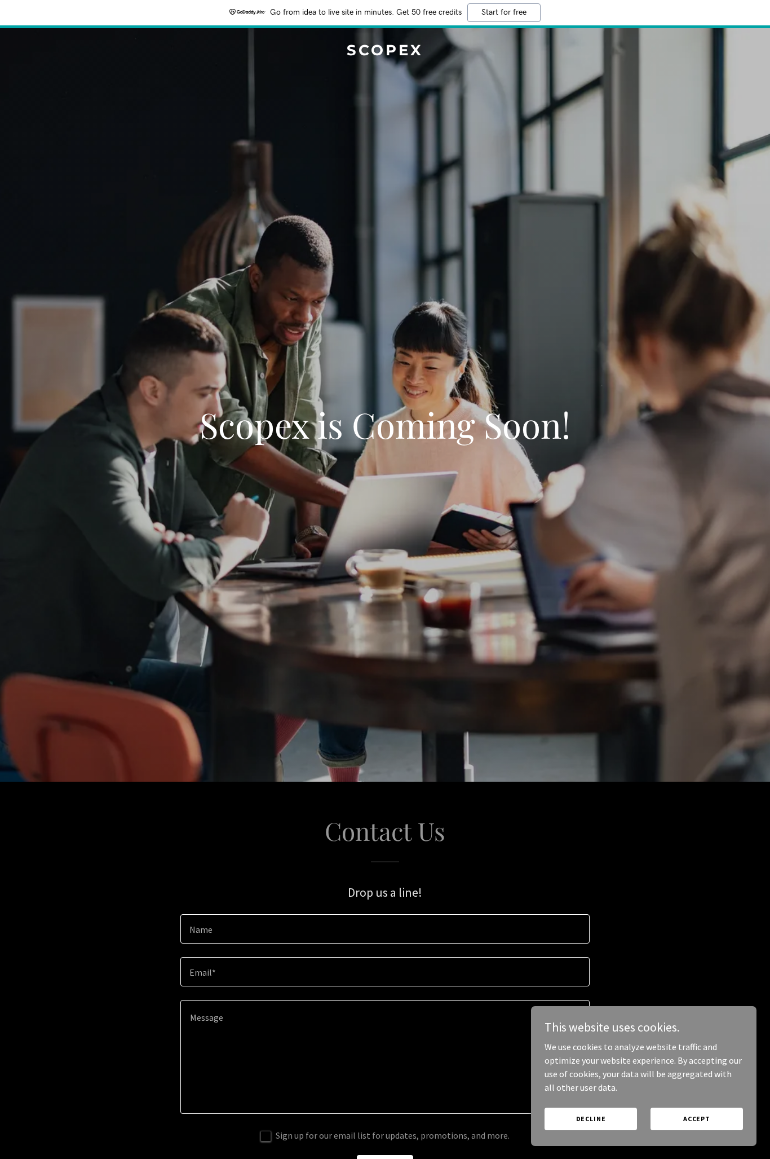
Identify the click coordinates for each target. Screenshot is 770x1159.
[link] (385, 52)
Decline (591, 1118)
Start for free (503, 12)
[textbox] (384, 929)
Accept (696, 1118)
